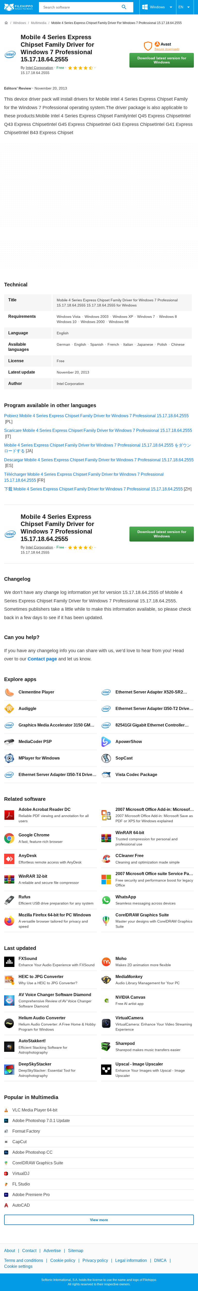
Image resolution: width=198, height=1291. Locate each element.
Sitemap (75, 1250)
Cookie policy (62, 1260)
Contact (29, 1250)
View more (99, 1220)
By (37, 68)
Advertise (52, 1250)
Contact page (42, 658)
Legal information (131, 1260)
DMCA (160, 1260)
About (9, 1250)
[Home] (6, 23)
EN (180, 7)
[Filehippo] (18, 7)
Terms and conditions (23, 1260)
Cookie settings (18, 1266)
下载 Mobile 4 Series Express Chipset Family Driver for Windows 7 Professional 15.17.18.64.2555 (93, 489)
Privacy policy (95, 1260)
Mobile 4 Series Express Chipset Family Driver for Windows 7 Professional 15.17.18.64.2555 (57, 48)
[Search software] (124, 7)
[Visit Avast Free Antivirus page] (161, 46)
